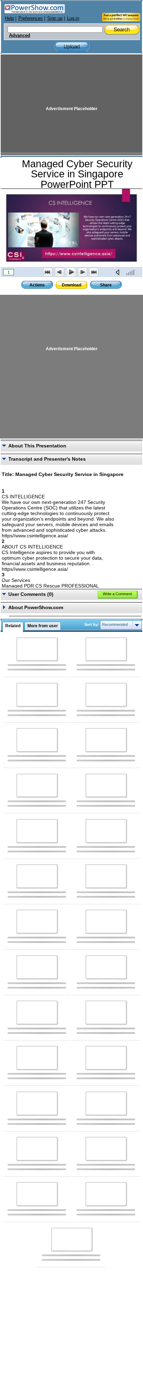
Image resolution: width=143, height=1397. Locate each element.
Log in (73, 18)
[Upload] (72, 46)
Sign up (54, 18)
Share (106, 285)
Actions (37, 285)
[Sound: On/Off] (119, 272)
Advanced (19, 35)
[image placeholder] (37, 649)
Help (9, 18)
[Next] (82, 272)
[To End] (94, 272)
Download (71, 285)
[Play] (71, 272)
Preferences (30, 18)
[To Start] (48, 272)
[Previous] (59, 272)
